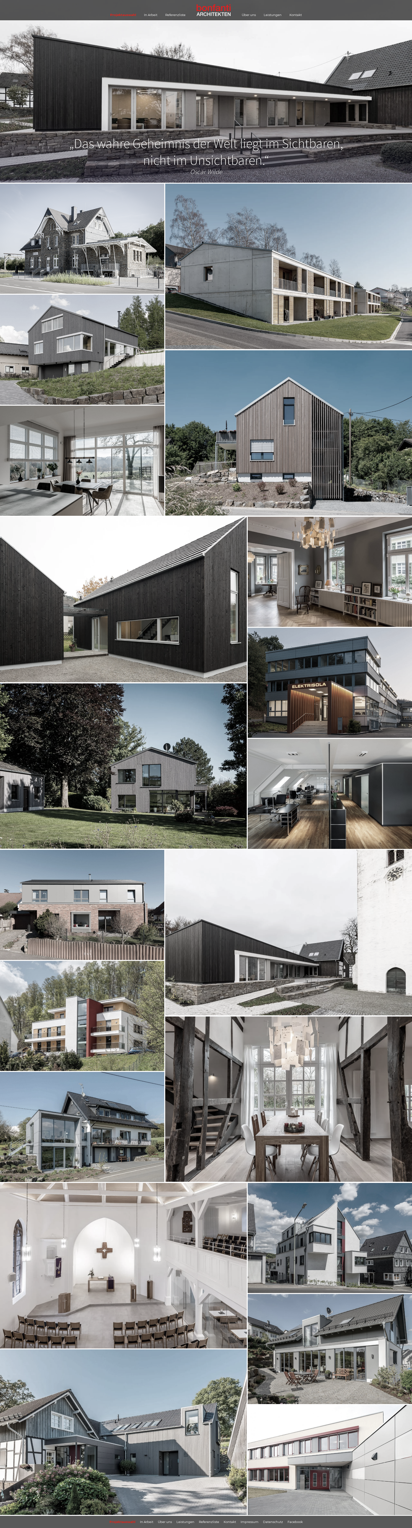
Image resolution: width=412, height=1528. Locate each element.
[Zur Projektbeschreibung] (82, 297)
